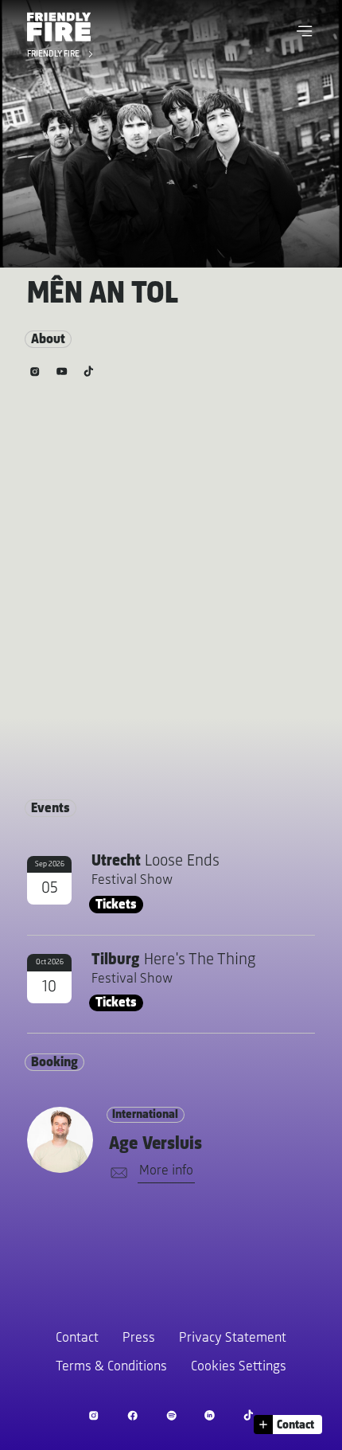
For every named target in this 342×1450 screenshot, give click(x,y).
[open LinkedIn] (209, 1415)
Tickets (116, 905)
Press (138, 1338)
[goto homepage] (59, 26)
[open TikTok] (248, 1415)
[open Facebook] (132, 1415)
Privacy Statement (232, 1338)
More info (166, 1171)
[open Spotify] (171, 1415)
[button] (304, 31)
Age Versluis (155, 1144)
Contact (77, 1338)
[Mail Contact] (116, 1173)
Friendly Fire (54, 55)
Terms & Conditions (111, 1367)
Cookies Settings (238, 1367)
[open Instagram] (93, 1415)
